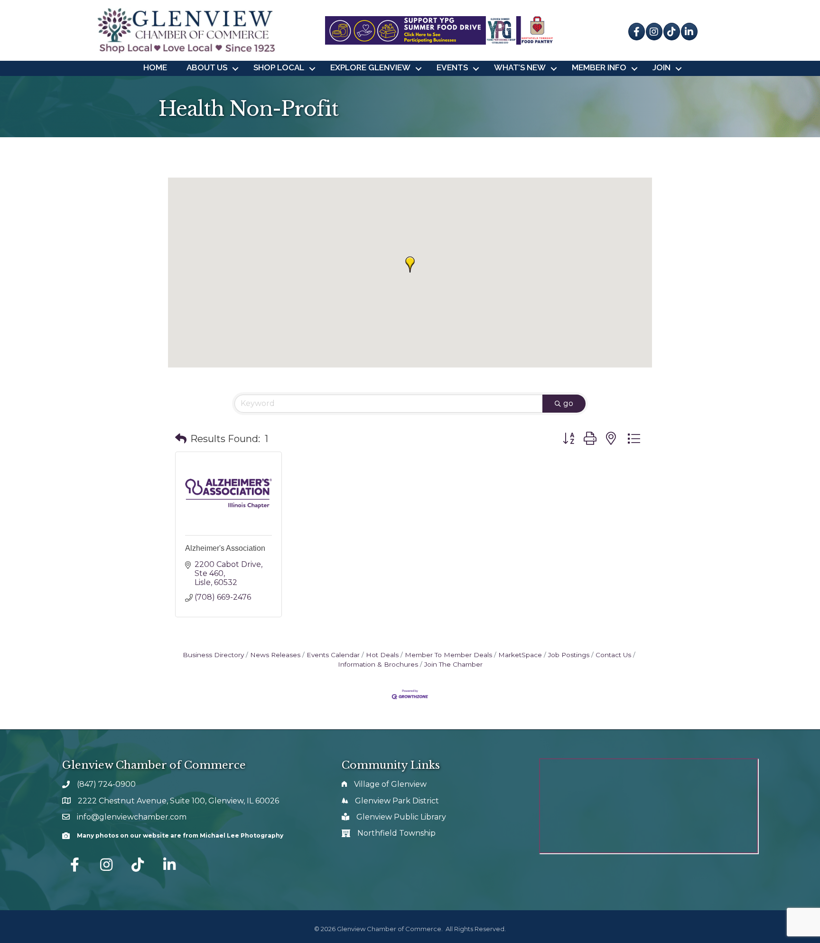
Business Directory (213, 655)
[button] (410, 264)
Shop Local (278, 67)
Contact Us (613, 655)
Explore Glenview (370, 67)
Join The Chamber (453, 664)
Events (452, 67)
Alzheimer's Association (225, 548)
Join (661, 67)
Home (155, 67)
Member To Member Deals (448, 655)
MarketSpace (520, 655)
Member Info (599, 67)
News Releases (275, 655)
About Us (206, 67)
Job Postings (568, 655)
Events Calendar (333, 655)
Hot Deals (382, 655)
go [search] (568, 403)
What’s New (520, 67)
